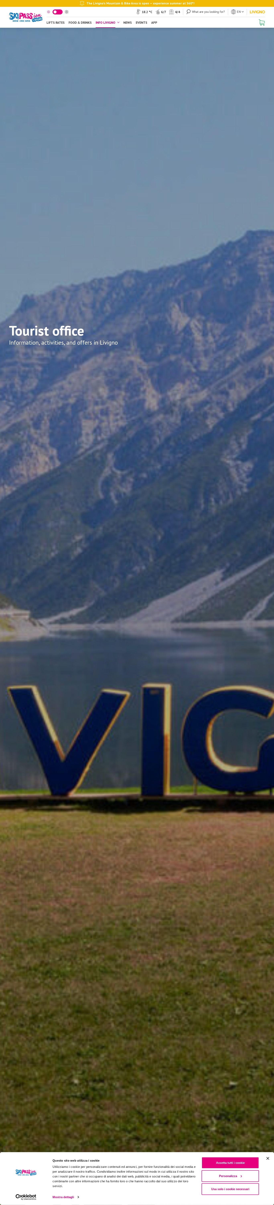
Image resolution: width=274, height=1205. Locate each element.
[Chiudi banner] (267, 1158)
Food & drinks (80, 22)
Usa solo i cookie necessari (230, 1189)
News (127, 22)
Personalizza (228, 1175)
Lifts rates (56, 22)
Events (141, 22)
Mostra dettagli (63, 1197)
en (239, 12)
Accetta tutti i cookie (230, 1162)
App (154, 22)
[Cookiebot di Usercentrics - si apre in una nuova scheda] (26, 1197)
